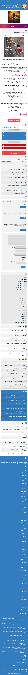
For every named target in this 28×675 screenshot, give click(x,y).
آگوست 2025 (23, 499)
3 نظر (15, 159)
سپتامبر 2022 (23, 567)
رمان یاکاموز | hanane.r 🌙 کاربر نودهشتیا (19, 74)
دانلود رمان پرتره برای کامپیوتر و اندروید (18, 338)
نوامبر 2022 (24, 562)
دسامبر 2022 (23, 559)
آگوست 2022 (23, 570)
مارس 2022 (24, 583)
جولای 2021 (24, 591)
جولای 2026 (24, 473)
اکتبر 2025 (24, 494)
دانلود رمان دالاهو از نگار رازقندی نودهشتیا (18, 419)
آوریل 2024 (24, 528)
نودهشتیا (24, 659)
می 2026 (24, 478)
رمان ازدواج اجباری (22, 310)
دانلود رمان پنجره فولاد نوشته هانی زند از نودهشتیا (16, 177)
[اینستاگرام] (14, 666)
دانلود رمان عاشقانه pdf (21, 299)
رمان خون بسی (23, 316)
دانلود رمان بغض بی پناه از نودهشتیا (19, 384)
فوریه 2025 (24, 509)
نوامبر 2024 (24, 515)
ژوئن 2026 (24, 475)
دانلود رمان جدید (22, 293)
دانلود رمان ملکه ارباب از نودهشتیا (19, 174)
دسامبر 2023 (23, 530)
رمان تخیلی (24, 314)
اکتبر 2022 (24, 565)
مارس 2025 (24, 507)
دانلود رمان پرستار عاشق (22, 114)
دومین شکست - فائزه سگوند (20, 193)
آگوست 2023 (23, 538)
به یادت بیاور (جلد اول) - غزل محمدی (19, 332)
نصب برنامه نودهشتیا (14, 120)
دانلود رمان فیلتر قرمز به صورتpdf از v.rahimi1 (17, 330)
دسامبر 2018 (23, 610)
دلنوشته (24, 304)
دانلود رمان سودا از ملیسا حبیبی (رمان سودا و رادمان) (16, 440)
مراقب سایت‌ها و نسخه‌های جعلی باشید (11, 25)
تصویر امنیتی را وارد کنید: (13, 261)
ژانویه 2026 (24, 488)
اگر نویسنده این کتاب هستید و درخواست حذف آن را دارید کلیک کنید (13, 152)
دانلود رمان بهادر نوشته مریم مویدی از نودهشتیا (17, 188)
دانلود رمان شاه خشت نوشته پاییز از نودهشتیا (17, 351)
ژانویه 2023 (24, 557)
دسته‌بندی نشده (16, 32)
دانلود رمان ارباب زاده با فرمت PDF (19, 378)
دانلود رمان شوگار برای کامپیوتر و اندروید (18, 172)
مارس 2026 (24, 483)
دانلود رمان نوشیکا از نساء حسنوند (19, 446)
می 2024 (24, 525)
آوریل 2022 (24, 581)
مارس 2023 (24, 552)
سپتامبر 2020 (23, 599)
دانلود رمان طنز (23, 297)
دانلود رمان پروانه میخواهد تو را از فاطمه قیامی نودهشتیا (15, 381)
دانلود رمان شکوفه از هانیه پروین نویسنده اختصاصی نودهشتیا (14, 426)
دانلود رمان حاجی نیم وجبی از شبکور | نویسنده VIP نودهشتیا (14, 429)
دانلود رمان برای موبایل (21, 289)
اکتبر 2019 (24, 607)
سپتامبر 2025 (23, 496)
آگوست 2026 (23, 470)
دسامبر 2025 (23, 491)
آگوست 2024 (23, 523)
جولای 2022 (24, 573)
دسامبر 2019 (23, 604)
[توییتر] (4, 128)
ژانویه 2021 (24, 596)
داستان (24, 277)
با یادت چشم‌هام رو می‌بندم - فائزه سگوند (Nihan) (16, 190)
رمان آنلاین (24, 306)
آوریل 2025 (24, 504)
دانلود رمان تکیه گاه (23, 116)
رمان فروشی (23, 318)
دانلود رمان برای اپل (22, 283)
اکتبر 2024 (24, 517)
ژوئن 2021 (24, 594)
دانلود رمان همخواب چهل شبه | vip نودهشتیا (17, 432)
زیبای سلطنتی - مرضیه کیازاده (20, 335)
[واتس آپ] (11, 128)
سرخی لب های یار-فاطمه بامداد (20, 368)
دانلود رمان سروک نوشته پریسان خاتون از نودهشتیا (16, 343)
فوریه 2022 (24, 586)
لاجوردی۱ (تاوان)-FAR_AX (21, 180)
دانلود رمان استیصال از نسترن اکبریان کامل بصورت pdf (15, 365)
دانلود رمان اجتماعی (22, 281)
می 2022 (24, 578)
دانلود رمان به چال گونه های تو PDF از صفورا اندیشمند (16, 371)
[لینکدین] (6, 128)
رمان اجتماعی (23, 308)
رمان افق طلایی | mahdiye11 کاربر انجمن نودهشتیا (17, 75)
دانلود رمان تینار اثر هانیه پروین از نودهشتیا (18, 386)
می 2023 (24, 546)
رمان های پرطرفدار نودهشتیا (20, 322)
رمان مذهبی (23, 320)
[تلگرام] (8, 128)
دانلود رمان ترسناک (22, 291)
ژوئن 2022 (24, 575)
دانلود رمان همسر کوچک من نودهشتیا (19, 348)
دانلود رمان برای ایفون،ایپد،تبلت (20, 287)
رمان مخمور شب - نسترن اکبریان (20, 182)
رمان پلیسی (23, 312)
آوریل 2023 (24, 549)
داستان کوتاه (23, 279)
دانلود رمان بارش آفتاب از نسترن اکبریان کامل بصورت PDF (15, 363)
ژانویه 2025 (24, 512)
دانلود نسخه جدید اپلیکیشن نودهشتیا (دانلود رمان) (16, 185)
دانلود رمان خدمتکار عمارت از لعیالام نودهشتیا (17, 169)
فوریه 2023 (24, 554)
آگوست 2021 (23, 588)
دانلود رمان (24, 434)
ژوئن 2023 (24, 544)
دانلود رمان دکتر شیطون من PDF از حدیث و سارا (17, 373)
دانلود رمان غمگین (22, 301)
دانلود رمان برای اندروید (21, 285)
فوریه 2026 (24, 486)
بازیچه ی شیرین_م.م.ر (22, 346)
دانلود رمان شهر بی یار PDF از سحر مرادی (18, 340)
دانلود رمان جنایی (22, 295)
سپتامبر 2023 (23, 536)
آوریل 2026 (24, 480)
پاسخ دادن (22, 207)
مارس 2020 (24, 602)
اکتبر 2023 (24, 533)
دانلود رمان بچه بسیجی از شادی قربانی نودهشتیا (17, 453)
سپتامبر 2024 (23, 520)
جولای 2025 (24, 502)
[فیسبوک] (2, 128)
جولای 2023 (24, 541)
